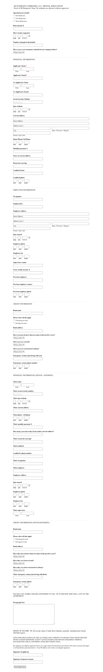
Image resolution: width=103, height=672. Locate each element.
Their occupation (19, 460)
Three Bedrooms (21, 21)
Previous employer (20, 277)
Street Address (18, 121)
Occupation (17, 196)
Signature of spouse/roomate (23, 659)
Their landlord (18, 446)
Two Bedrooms (20, 18)
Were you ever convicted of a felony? (26, 349)
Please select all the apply (22, 318)
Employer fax (18, 253)
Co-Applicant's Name (20, 82)
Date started (17, 235)
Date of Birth (17, 106)
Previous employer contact (22, 284)
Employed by (18, 204)
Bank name (17, 310)
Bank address (18, 328)
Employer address (19, 211)
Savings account (21, 323)
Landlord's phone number (22, 453)
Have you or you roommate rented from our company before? (35, 49)
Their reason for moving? (22, 439)
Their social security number (23, 391)
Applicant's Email (20, 75)
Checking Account (21, 539)
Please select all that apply (22, 536)
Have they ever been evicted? (23, 560)
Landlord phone (19, 178)
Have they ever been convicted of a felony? (28, 567)
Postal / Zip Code (19, 135)
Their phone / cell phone (21, 415)
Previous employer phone (22, 291)
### (14, 145)
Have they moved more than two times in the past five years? (34, 554)
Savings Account (21, 542)
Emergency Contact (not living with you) (27, 356)
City (14, 130)
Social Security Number (21, 99)
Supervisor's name (19, 262)
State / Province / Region (60, 130)
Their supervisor (19, 510)
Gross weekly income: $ (21, 270)
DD (19, 38)
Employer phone (19, 244)
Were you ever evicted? (21, 342)
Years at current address (21, 156)
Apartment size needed (21, 13)
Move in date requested (21, 33)
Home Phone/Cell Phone (21, 139)
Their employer (18, 468)
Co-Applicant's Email (21, 92)
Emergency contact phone (22, 582)
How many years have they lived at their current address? (33, 431)
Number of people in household (24, 42)
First (16, 71)
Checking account (21, 320)
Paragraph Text (18, 602)
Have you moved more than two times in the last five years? (34, 335)
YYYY (24, 38)
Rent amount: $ (18, 26)
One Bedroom (20, 16)
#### (26, 145)
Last (27, 71)
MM (14, 38)
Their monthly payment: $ (22, 424)
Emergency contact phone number (25, 363)
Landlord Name (18, 170)
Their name (17, 382)
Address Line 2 (18, 126)
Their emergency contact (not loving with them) (30, 574)
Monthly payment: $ (20, 148)
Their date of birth (19, 398)
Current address (19, 116)
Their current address (21, 408)
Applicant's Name (20, 66)
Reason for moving (20, 163)
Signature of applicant (21, 652)
